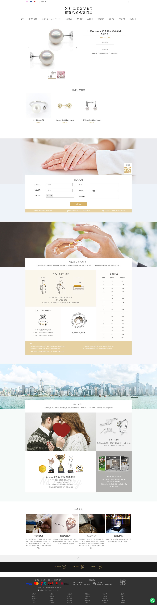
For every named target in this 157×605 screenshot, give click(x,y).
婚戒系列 (69, 19)
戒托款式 (52, 598)
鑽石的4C (69, 596)
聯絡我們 (133, 19)
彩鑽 (34, 602)
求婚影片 (105, 602)
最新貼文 (87, 596)
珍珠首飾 (52, 602)
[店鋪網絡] (128, 1)
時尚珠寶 (79, 19)
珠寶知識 (101, 19)
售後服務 (123, 600)
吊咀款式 (52, 600)
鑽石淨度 (69, 602)
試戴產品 (38, 190)
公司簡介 (123, 596)
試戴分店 (38, 185)
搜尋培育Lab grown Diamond (51, 19)
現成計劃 (105, 596)
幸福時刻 (122, 19)
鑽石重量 (69, 600)
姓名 (80, 185)
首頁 (22, 19)
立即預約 (78, 204)
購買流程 (34, 598)
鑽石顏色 (69, 598)
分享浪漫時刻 (105, 600)
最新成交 (87, 602)
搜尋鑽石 (34, 596)
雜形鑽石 (34, 600)
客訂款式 (87, 600)
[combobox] (60, 184)
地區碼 (81, 190)
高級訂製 (90, 19)
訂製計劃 (105, 598)
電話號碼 (82, 196)
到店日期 (38, 195)
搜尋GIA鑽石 (33, 19)
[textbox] (59, 185)
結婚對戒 (52, 596)
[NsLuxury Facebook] (27, 1)
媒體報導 (87, 598)
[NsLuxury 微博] (35, 1)
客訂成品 (111, 19)
